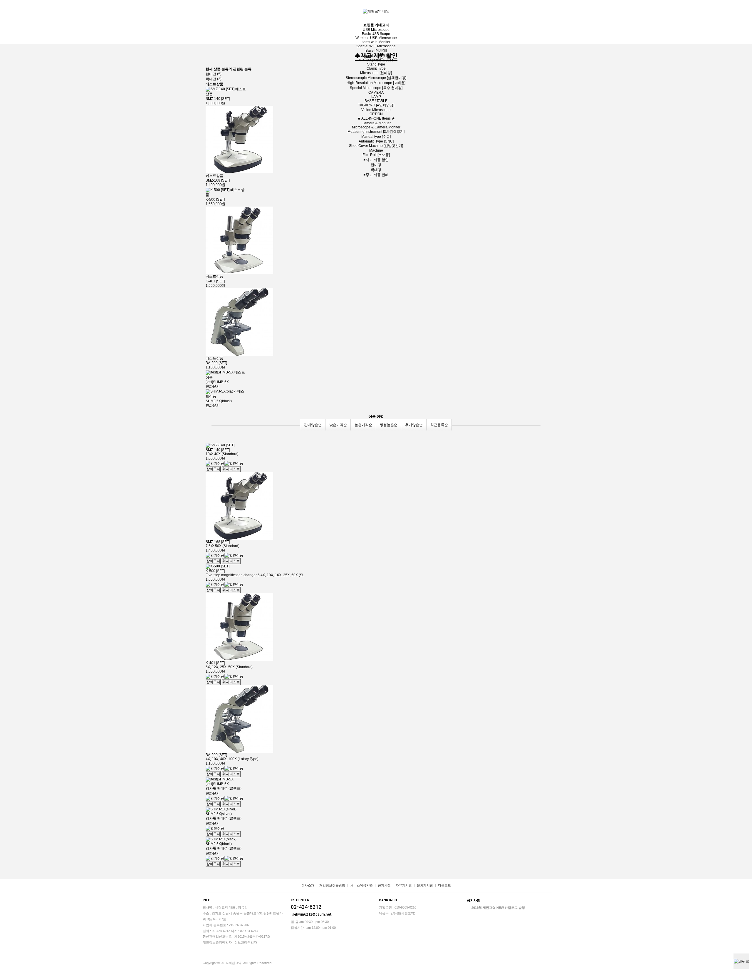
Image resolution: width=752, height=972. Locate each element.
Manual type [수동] (376, 137)
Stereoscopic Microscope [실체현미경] (376, 78)
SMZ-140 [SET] (218, 450)
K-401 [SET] (215, 281)
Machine (376, 150)
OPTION (376, 114)
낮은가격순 (338, 425)
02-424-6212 (306, 907)
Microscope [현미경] (376, 73)
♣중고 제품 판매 (376, 175)
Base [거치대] (376, 50)
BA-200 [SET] (216, 363)
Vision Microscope (376, 110)
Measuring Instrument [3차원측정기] (376, 132)
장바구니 (731, 8)
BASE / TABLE (376, 101)
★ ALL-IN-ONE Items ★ (376, 118)
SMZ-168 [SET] (218, 180)
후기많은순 (414, 425)
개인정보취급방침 (332, 885)
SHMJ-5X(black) (219, 401)
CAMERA (376, 93)
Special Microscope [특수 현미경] (376, 88)
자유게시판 (404, 885)
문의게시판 (425, 885)
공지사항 (384, 885)
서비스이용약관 (361, 885)
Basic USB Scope (376, 34)
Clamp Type (376, 68)
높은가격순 (363, 425)
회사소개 (307, 885)
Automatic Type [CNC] (376, 141)
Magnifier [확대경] (376, 55)
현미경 (376, 165)
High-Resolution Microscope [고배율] (376, 83)
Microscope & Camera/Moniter (376, 127)
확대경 (376, 170)
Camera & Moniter (376, 123)
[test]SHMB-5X (217, 382)
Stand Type (376, 64)
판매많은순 (313, 425)
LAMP (376, 97)
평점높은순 (388, 425)
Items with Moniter (376, 42)
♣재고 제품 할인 (376, 160)
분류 (743, 8)
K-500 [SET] (215, 199)
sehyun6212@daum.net (312, 914)
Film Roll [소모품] (376, 155)
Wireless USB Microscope (376, 38)
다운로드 (444, 885)
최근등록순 (439, 425)
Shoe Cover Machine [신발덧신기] (376, 146)
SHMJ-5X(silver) (219, 814)
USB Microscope (376, 30)
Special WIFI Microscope (376, 46)
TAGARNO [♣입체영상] (376, 105)
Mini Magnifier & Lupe (376, 60)
